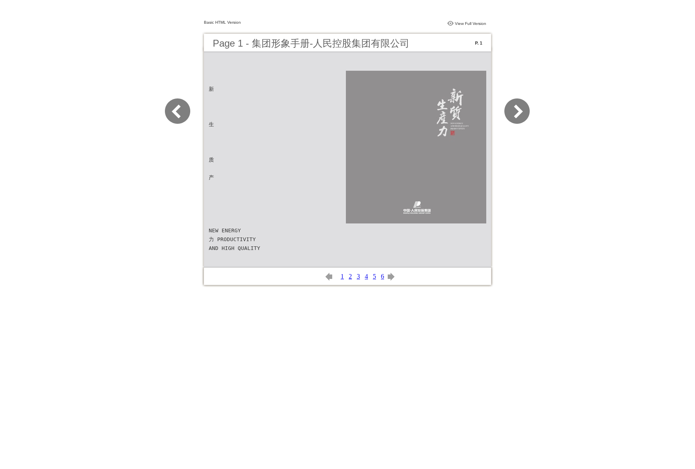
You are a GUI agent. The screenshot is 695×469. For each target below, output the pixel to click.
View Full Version (470, 23)
